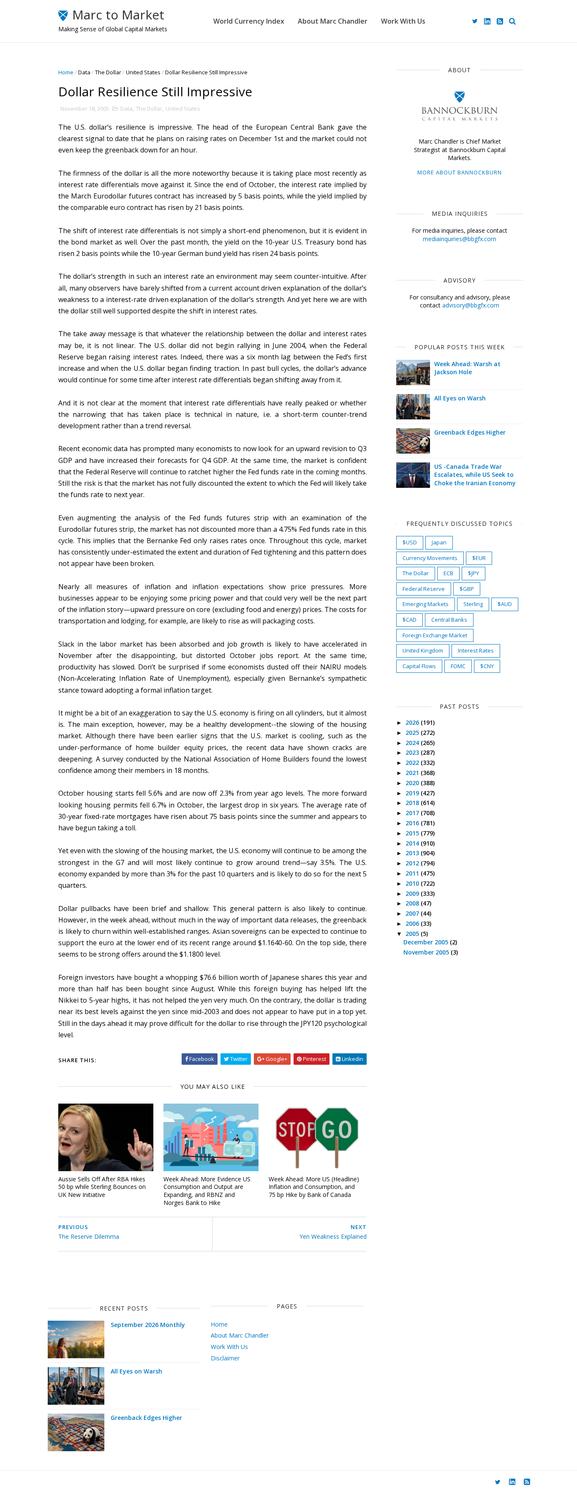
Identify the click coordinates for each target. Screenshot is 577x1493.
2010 (413, 883)
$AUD (505, 604)
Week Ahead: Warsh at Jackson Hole (467, 368)
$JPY (473, 573)
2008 (413, 903)
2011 (413, 873)
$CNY (487, 666)
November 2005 (427, 952)
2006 (413, 923)
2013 (413, 853)
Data (84, 72)
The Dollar (108, 72)
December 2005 (426, 942)
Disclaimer (225, 1358)
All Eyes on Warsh (460, 398)
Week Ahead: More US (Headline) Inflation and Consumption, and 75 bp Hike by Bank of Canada (314, 1187)
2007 (413, 913)
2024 (413, 743)
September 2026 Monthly (148, 1325)
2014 (413, 843)
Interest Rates (476, 650)
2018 (413, 803)
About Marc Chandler (332, 21)
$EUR (479, 558)
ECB (448, 573)
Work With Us (403, 21)
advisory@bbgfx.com (470, 305)
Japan (439, 542)
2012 (413, 863)
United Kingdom (423, 650)
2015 (413, 833)
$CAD (409, 619)
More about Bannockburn (459, 172)
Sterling (473, 604)
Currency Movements (430, 558)
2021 (413, 773)
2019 (413, 793)
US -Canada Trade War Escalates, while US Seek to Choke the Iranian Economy (475, 474)
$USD (410, 542)
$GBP (467, 589)
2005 (413, 934)
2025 (413, 733)
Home (65, 72)
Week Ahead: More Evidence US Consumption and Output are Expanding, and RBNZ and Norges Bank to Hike (206, 1191)
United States (143, 72)
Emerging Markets (426, 604)
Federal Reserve (424, 589)
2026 (413, 722)
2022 (413, 763)
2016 (413, 823)
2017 (413, 813)
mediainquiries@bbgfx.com (459, 239)
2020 (413, 783)
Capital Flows (419, 666)
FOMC (458, 666)
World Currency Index (248, 21)
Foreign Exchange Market (435, 635)
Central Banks (449, 619)
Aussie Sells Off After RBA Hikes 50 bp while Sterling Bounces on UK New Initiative (102, 1187)
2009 (413, 893)
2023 (413, 752)
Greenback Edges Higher (470, 432)
